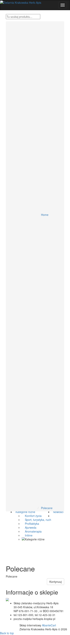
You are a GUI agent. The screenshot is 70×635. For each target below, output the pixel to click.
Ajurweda (29, 527)
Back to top (7, 633)
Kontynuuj (55, 582)
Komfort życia (32, 516)
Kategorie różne (24, 512)
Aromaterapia (32, 531)
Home (44, 215)
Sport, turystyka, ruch (36, 520)
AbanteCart (49, 625)
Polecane (46, 508)
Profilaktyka (30, 524)
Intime (27, 535)
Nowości (57, 512)
